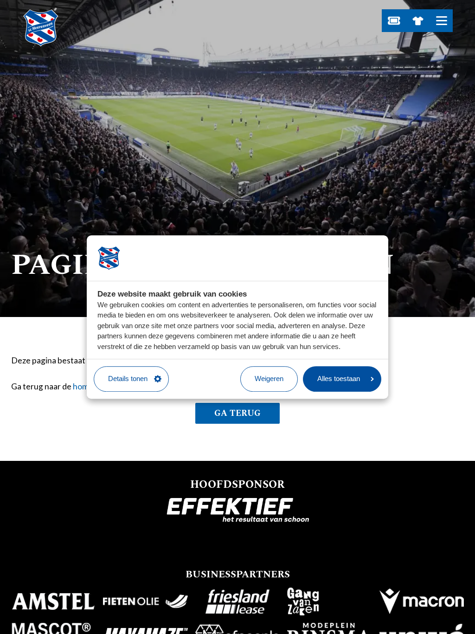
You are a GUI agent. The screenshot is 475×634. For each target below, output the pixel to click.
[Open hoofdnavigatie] (441, 20)
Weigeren (269, 378)
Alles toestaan (338, 378)
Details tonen (128, 378)
